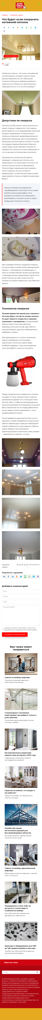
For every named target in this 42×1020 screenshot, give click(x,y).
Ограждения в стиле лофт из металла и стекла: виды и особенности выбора (18, 908)
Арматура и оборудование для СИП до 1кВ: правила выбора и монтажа (20, 947)
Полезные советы (11, 56)
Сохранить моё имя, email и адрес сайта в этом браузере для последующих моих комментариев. (20, 628)
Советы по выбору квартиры (17, 677)
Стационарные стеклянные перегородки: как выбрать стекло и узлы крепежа (20, 715)
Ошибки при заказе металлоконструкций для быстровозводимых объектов (18, 830)
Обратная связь (11, 962)
